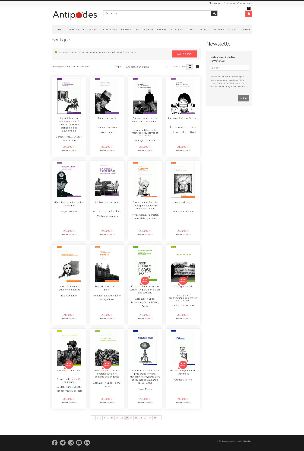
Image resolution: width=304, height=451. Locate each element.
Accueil (58, 29)
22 (140, 417)
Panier (246, 29)
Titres (190, 29)
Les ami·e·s (218, 29)
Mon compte (214, 3)
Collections (108, 29)
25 (155, 417)
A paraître (73, 29)
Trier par (117, 66)
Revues (125, 29)
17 (117, 417)
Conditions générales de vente (238, 3)
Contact (233, 29)
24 (150, 417)
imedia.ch (248, 441)
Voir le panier (184, 54)
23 (145, 417)
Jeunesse (148, 29)
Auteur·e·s (176, 29)
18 (121, 417)
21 (136, 417)
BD (137, 29)
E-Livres (161, 29)
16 (112, 417)
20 (131, 417)
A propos (203, 29)
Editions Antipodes (227, 441)
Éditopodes (89, 29)
